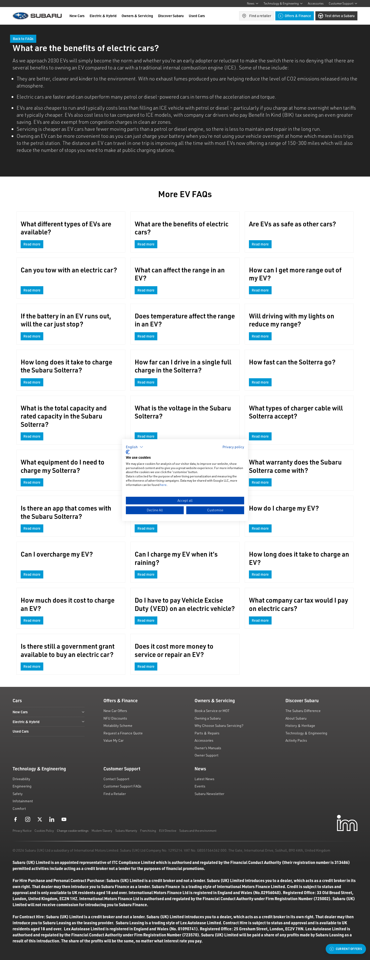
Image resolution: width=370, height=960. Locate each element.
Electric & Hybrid (103, 16)
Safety (18, 793)
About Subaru (296, 718)
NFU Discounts (115, 718)
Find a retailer (260, 16)
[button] (134, 447)
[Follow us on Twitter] (40, 819)
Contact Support (116, 779)
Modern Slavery (102, 830)
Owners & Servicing (137, 16)
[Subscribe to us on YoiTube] (64, 819)
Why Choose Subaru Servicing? (219, 725)
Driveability (21, 779)
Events (200, 786)
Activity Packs (296, 740)
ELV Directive (167, 830)
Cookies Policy (44, 830)
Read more (32, 244)
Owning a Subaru (208, 718)
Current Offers (349, 949)
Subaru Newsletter (209, 793)
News (250, 3)
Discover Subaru (171, 16)
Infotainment (23, 801)
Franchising (148, 830)
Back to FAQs (23, 38)
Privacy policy (233, 447)
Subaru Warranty (126, 830)
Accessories (316, 3)
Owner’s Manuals (208, 748)
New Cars (77, 16)
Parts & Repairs (207, 733)
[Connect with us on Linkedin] (52, 819)
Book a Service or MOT (212, 710)
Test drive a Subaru (340, 16)
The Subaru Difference (303, 710)
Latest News (204, 779)
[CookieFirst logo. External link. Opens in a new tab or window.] (128, 452)
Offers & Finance (298, 16)
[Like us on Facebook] (16, 819)
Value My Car (113, 740)
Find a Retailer (114, 793)
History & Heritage (300, 725)
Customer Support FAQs (122, 786)
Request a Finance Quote (123, 733)
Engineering (22, 786)
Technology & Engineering (281, 3)
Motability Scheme (117, 725)
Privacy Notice (22, 830)
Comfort (19, 808)
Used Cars (197, 16)
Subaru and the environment (197, 830)
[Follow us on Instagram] (28, 819)
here (163, 485)
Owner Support (206, 755)
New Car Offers (115, 710)
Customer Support (341, 3)
